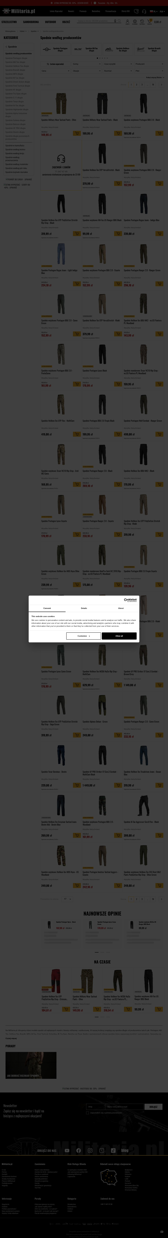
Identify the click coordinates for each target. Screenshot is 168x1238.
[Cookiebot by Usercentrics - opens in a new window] (126, 600)
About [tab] (121, 608)
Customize (82, 636)
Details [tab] (84, 608)
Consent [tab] (47, 608)
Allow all (119, 636)
